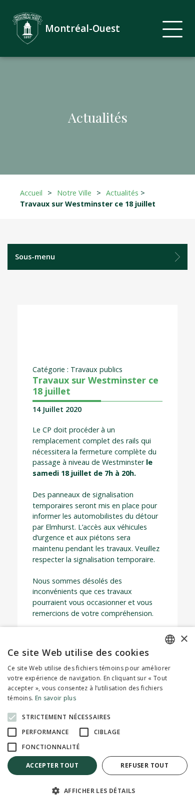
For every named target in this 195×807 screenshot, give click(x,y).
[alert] (97, 717)
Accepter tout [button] (52, 765)
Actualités (122, 193)
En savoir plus (55, 698)
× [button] (184, 639)
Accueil (31, 193)
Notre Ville (74, 193)
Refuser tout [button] (144, 765)
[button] (98, 791)
